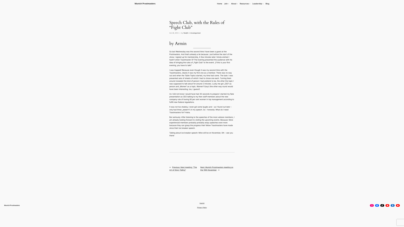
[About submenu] (237, 3)
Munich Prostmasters (145, 3)
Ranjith (186, 33)
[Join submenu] (228, 3)
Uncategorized (195, 33)
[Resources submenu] (249, 3)
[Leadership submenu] (263, 3)
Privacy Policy (202, 207)
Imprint (202, 203)
